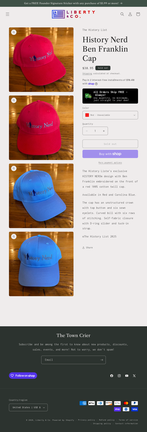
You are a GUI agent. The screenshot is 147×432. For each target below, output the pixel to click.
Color (85, 108)
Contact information (126, 423)
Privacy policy (86, 420)
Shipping (87, 73)
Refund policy (107, 420)
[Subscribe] (102, 360)
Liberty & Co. (43, 420)
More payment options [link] (110, 162)
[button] (7, 14)
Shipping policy (102, 423)
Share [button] (89, 247)
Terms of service (128, 420)
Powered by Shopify (63, 420)
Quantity (87, 124)
